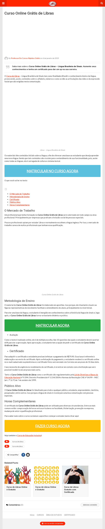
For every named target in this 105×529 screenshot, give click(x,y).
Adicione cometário (90, 505)
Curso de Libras (13, 76)
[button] (3, 3)
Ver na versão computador (53, 523)
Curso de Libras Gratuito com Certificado (71, 489)
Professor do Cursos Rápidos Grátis (25, 58)
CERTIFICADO (69, 515)
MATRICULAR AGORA (52, 325)
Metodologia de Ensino (19, 196)
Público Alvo (15, 202)
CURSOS (40, 515)
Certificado (14, 199)
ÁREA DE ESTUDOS (54, 515)
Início (32, 515)
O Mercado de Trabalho (20, 194)
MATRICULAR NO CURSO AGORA (52, 171)
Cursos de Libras (18, 442)
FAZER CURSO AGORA (52, 426)
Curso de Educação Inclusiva (29, 435)
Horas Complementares (20, 205)
